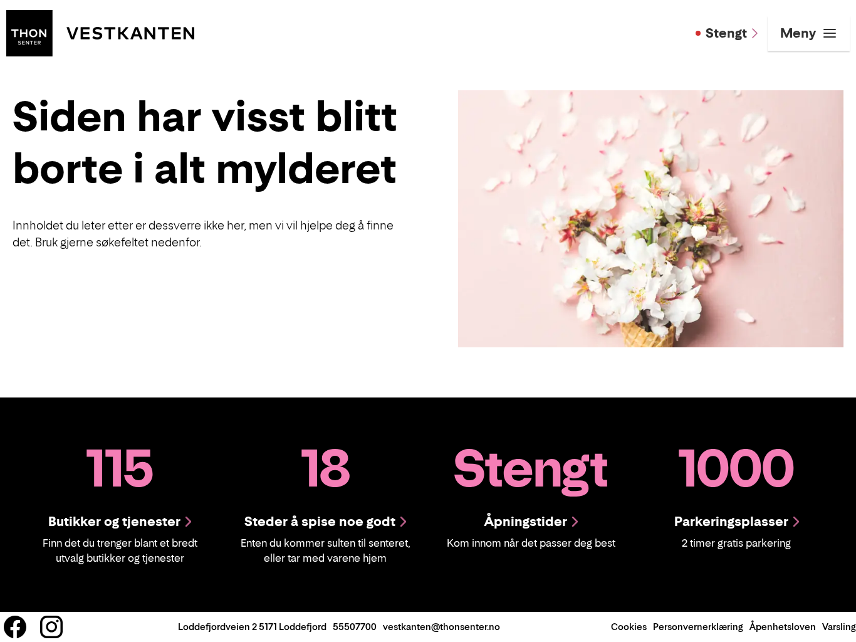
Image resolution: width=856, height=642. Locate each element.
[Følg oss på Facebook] (15, 627)
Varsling (839, 626)
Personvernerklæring (698, 626)
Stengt (726, 33)
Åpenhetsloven (782, 626)
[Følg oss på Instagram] (51, 627)
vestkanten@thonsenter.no (441, 626)
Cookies (629, 626)
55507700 (355, 626)
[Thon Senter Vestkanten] (100, 32)
